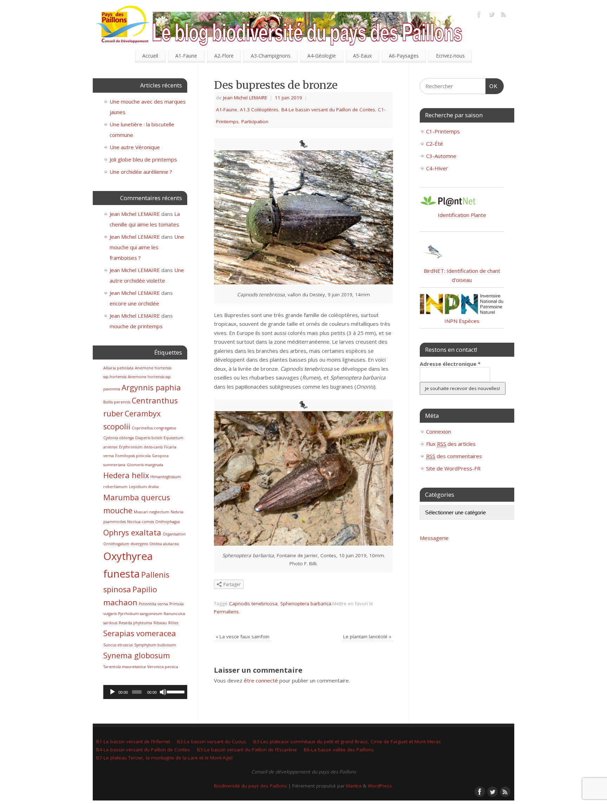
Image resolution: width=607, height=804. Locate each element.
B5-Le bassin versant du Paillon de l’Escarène (247, 749)
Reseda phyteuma (135, 622)
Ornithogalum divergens (125, 543)
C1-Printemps (443, 131)
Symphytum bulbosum (155, 644)
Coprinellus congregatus (154, 428)
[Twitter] (491, 15)
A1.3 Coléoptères (259, 109)
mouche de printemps (136, 326)
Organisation (174, 534)
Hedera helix (126, 475)
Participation (254, 121)
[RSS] (503, 15)
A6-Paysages (404, 55)
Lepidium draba (144, 486)
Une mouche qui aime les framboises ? (147, 247)
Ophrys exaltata (132, 532)
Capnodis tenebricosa (253, 603)
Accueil (150, 55)
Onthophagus (167, 521)
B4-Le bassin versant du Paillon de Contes (328, 109)
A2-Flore (224, 55)
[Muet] (163, 692)
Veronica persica (162, 666)
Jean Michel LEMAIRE (245, 97)
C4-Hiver (437, 168)
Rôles (173, 622)
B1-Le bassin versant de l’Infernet (133, 741)
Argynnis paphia (151, 387)
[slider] (175, 691)
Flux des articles (451, 443)
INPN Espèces (461, 320)
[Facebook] (479, 15)
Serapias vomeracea (139, 633)
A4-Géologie (321, 55)
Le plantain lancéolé (367, 636)
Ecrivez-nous (450, 55)
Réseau (160, 622)
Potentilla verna (153, 603)
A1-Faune (186, 55)
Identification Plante (462, 214)
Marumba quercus (136, 497)
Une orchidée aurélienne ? (141, 171)
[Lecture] (112, 692)
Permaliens (226, 611)
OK (491, 86)
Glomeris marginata (145, 464)
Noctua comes (140, 521)
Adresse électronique (450, 363)
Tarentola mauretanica (124, 666)
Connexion (438, 431)
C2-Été (434, 143)
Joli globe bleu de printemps (143, 159)
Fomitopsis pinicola (133, 455)
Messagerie (434, 537)
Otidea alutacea (164, 543)
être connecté (261, 680)
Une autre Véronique (135, 147)
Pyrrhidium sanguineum (140, 613)
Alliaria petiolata (118, 367)
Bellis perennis (116, 402)
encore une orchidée (134, 303)
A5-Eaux (362, 55)
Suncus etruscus (118, 644)
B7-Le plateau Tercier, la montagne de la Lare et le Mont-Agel (164, 757)
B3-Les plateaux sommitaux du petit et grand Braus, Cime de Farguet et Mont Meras (347, 741)
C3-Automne (441, 155)
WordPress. (380, 786)
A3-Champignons (271, 55)
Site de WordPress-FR (453, 468)
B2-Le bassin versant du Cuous (211, 741)
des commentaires (454, 456)
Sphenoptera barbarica (305, 603)
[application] (145, 692)
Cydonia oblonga (118, 437)
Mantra (353, 786)
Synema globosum (136, 655)
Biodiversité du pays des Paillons (250, 786)
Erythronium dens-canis (141, 446)
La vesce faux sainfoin (242, 636)
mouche (117, 510)
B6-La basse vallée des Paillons (339, 749)
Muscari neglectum (151, 511)
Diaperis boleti (148, 437)
